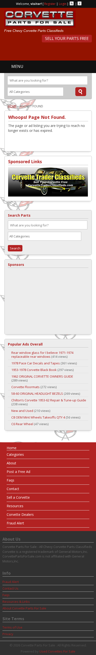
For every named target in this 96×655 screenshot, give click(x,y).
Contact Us (10, 588)
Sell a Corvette (18, 497)
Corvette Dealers (20, 514)
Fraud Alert (15, 523)
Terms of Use (12, 627)
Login (62, 4)
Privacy (7, 634)
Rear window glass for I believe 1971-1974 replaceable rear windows (42, 354)
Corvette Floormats (25, 387)
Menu (17, 66)
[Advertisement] (50, 51)
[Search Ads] (80, 91)
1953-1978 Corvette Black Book (34, 370)
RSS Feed (72, 3)
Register (50, 4)
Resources (15, 506)
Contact (13, 488)
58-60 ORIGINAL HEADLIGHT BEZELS (37, 393)
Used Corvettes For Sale (57, 651)
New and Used (22, 410)
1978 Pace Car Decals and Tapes (35, 363)
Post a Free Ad (18, 471)
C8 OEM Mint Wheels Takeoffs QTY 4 (38, 417)
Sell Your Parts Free (67, 38)
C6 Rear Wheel (22, 424)
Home (12, 106)
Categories (15, 454)
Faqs (10, 480)
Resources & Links (16, 601)
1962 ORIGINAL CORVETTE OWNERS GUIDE (42, 376)
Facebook (79, 3)
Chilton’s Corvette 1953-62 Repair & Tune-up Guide (48, 400)
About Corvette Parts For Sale (24, 608)
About (11, 463)
